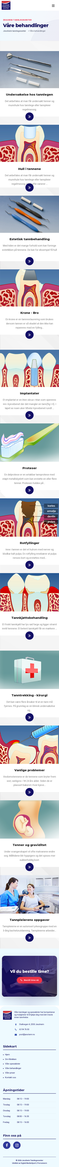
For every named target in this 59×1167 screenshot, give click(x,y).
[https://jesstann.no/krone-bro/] (29, 287)
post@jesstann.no (27, 1034)
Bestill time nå (31, 980)
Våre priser (10, 1073)
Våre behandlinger (13, 1068)
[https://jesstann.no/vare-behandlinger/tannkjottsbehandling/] (29, 592)
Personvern (42, 1163)
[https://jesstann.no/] (6, 5)
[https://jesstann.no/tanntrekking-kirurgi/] (29, 670)
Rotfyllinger (29, 543)
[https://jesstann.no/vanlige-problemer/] (29, 745)
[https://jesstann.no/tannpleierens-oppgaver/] (29, 894)
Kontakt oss (10, 1077)
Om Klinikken (10, 1059)
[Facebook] (6, 1145)
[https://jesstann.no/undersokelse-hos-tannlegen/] (29, 69)
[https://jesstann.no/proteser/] (29, 442)
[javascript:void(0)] (53, 5)
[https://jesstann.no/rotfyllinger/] (29, 517)
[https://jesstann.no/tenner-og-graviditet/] (29, 819)
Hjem (7, 1054)
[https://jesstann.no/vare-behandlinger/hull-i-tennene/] (29, 143)
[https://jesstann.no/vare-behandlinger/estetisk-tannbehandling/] (29, 214)
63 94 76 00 (24, 1029)
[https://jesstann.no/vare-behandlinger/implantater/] (29, 368)
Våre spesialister (12, 1064)
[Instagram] (17, 1145)
